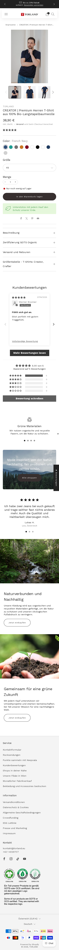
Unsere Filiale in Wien (14, 775)
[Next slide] (53, 324)
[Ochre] (21, 147)
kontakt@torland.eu (14, 848)
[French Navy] (5, 147)
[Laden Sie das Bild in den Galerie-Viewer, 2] (29, 92)
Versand (20, 124)
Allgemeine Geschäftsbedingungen (22, 812)
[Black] (37, 147)
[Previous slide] (5, 324)
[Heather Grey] (5, 153)
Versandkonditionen (14, 802)
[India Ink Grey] (16, 147)
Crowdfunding (10, 817)
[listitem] (29, 4)
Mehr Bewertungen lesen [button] (29, 352)
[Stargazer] (48, 147)
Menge (7, 177)
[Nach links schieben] (6, 92)
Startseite (11, 25)
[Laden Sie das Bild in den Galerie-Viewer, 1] (14, 92)
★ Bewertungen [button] (56, 477)
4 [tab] (34, 440)
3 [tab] (31, 440)
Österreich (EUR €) (27, 918)
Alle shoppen (29, 478)
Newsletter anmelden (33, 5)
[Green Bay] (11, 147)
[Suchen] (52, 14)
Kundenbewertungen (14, 765)
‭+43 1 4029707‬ (11, 852)
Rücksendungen (11, 755)
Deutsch (28, 924)
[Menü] (6, 14)
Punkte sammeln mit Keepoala (20, 760)
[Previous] (5, 4)
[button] (9, 130)
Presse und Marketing (15, 828)
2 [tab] (28, 440)
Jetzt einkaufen (17, 623)
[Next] (54, 4)
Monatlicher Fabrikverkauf (17, 781)
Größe (6, 159)
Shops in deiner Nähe (15, 770)
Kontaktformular (12, 749)
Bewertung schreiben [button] (29, 398)
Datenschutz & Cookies (16, 807)
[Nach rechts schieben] (52, 92)
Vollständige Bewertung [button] (25, 341)
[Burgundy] (27, 147)
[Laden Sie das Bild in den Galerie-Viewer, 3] (44, 92)
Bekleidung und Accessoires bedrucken (24, 786)
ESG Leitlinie (9, 823)
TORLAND (8, 106)
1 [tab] (24, 440)
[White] (32, 147)
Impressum (9, 833)
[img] (18, 297)
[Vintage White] (43, 147)
